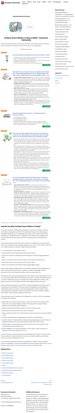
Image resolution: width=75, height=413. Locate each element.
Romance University (6, 334)
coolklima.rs (10, 405)
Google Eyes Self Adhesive (62, 46)
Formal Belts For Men (60, 49)
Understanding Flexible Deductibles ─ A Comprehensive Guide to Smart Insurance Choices (64, 14)
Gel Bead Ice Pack (60, 56)
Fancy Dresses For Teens (62, 42)
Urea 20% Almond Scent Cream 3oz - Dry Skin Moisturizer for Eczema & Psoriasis (29, 114)
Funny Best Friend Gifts (61, 54)
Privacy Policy (59, 78)
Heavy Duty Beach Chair (61, 32)
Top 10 (49, 2)
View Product (47, 65)
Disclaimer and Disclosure (62, 75)
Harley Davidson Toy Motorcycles (64, 66)
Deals (38, 2)
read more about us (27, 345)
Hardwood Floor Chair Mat (62, 29)
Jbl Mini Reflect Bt (60, 34)
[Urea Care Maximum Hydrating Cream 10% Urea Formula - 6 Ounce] (6, 58)
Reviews (29, 2)
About (57, 80)
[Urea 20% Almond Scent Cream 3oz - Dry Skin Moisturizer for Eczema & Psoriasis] (6, 115)
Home (23, 2)
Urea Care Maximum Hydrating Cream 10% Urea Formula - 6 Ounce (31, 55)
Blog (34, 2)
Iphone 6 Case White (61, 39)
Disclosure (25, 4)
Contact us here (10, 345)
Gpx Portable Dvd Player (61, 37)
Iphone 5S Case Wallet (61, 44)
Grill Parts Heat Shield (61, 51)
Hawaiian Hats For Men (61, 59)
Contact (65, 2)
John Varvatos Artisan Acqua (63, 61)
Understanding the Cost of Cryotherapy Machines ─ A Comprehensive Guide (62, 20)
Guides (44, 2)
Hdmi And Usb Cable (60, 64)
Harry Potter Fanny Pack (61, 69)
